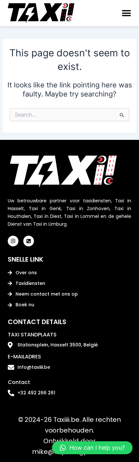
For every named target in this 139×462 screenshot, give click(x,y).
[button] (125, 13)
